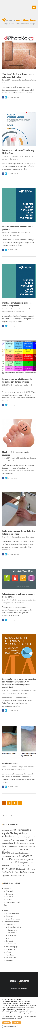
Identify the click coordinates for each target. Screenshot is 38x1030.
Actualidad (15, 80)
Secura (5, 865)
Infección (4, 461)
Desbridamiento (11, 944)
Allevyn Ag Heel (6, 840)
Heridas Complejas (29, 767)
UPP (9, 938)
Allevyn (16, 833)
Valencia (9, 875)
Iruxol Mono (9, 859)
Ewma (34, 846)
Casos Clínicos (10, 924)
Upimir (13, 989)
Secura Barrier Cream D (15, 866)
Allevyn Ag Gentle (18, 837)
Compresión (10, 941)
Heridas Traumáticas (14, 927)
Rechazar (16, 1023)
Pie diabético (16, 461)
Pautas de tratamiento (8, 769)
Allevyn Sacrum (22, 843)
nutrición (12, 863)
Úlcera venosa (12, 933)
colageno (10, 846)
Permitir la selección (10, 1026)
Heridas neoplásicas (10, 763)
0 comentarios (8, 83)
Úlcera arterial (12, 930)
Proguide (23, 862)
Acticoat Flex (26, 829)
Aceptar (6, 1023)
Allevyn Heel (13, 843)
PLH (17, 862)
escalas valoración (28, 846)
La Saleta (24, 989)
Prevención (10, 311)
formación (23, 849)
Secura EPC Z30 (24, 869)
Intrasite (21, 853)
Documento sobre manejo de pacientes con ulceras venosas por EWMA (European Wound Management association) (19, 683)
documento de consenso (18, 846)
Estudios (26, 385)
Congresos (9, 894)
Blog (3, 693)
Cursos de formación (13, 919)
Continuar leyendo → (13, 97)
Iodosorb (27, 856)
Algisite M (7, 833)
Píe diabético (31, 863)
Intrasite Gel (16, 856)
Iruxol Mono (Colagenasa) (24, 859)
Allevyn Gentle (16, 839)
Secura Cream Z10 (10, 868)
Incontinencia (13, 853)
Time (21, 872)
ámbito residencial (18, 875)
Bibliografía (15, 156)
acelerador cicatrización (7, 830)
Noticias (33, 80)
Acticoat (16, 829)
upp (4, 874)
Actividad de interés (16, 309)
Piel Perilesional (11, 958)
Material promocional (13, 902)
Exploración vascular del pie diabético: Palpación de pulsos (18, 532)
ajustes (18, 1019)
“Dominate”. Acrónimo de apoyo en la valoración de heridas (18, 75)
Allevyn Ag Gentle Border (30, 837)
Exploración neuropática (9, 850)
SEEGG (18, 989)
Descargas (28, 80)
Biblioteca (22, 80)
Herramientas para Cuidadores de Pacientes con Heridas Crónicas (17, 380)
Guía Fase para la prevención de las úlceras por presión (17, 304)
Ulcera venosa (29, 872)
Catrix (5, 846)
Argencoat (30, 843)
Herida (5, 852)
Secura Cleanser (27, 866)
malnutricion (6, 863)
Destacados (8, 908)
